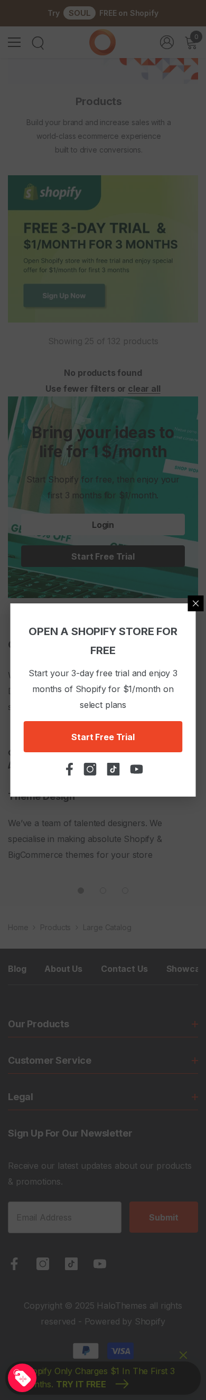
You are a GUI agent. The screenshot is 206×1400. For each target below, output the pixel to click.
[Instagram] (42, 1263)
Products (55, 927)
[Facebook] (14, 1263)
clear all (144, 388)
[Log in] (167, 42)
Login (103, 524)
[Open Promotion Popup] (22, 1378)
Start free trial (102, 556)
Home (18, 927)
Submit (163, 1217)
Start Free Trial (102, 737)
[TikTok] (71, 1263)
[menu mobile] (14, 42)
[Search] (38, 43)
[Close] (196, 603)
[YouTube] (99, 1263)
